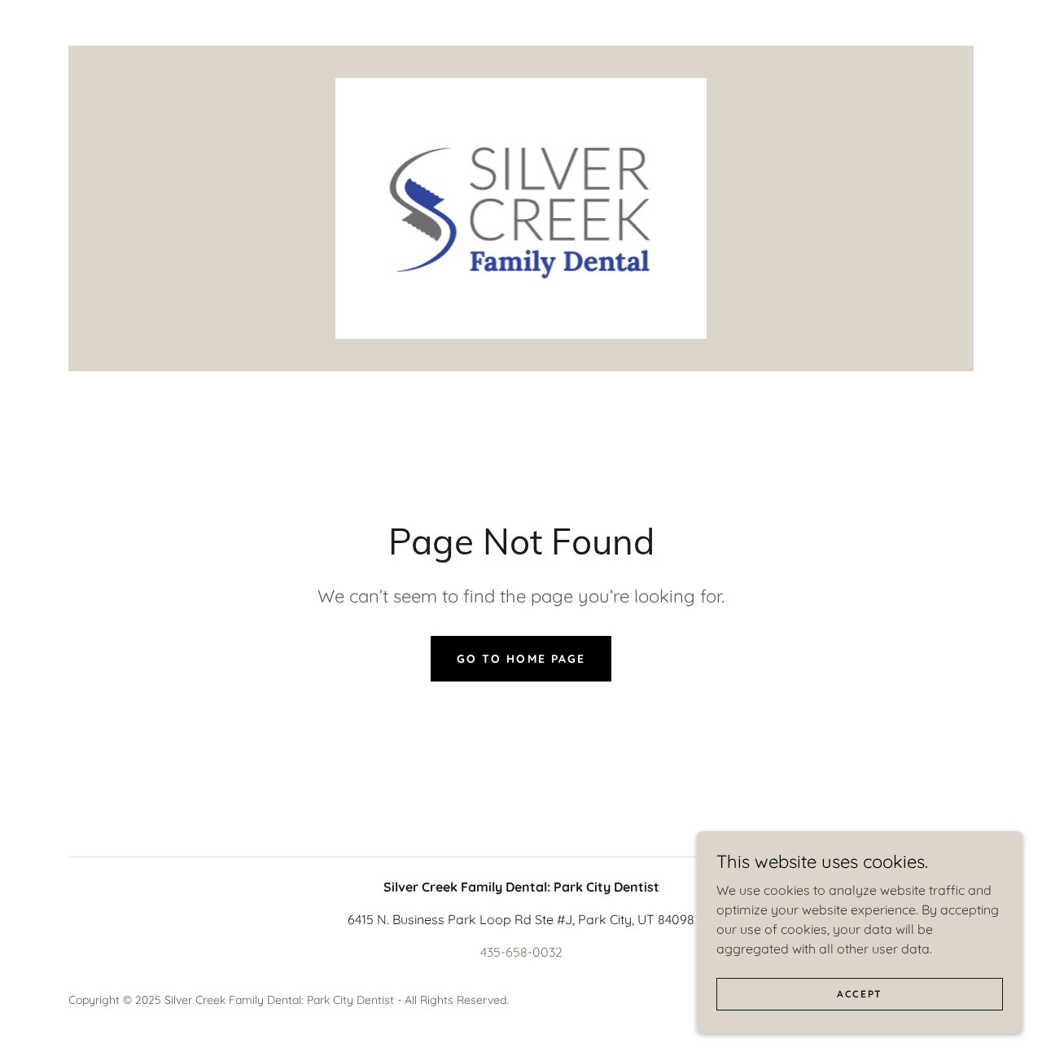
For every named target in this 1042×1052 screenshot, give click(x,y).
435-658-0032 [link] (521, 952)
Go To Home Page (520, 658)
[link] (521, 207)
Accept (859, 994)
